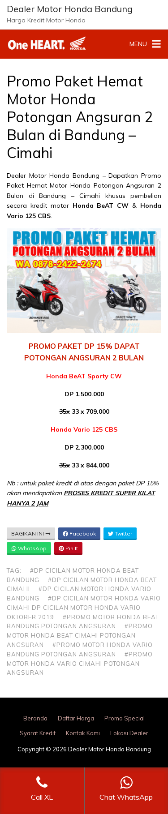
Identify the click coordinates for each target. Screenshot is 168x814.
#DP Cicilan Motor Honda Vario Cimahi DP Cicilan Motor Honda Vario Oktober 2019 (84, 608)
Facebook (82, 533)
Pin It (71, 548)
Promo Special (124, 718)
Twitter (122, 533)
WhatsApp (32, 548)
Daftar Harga (76, 718)
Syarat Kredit (38, 733)
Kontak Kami (83, 733)
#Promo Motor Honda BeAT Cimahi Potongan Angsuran (80, 635)
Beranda (35, 718)
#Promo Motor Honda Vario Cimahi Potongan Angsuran (80, 664)
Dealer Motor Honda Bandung (70, 8)
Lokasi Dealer (129, 733)
